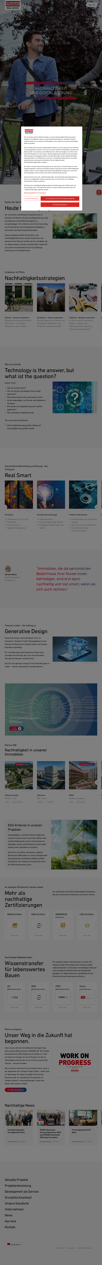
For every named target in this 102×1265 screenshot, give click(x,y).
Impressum (42, 192)
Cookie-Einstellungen (31, 198)
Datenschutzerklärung (31, 192)
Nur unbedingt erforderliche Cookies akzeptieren (60, 198)
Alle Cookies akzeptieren (60, 204)
